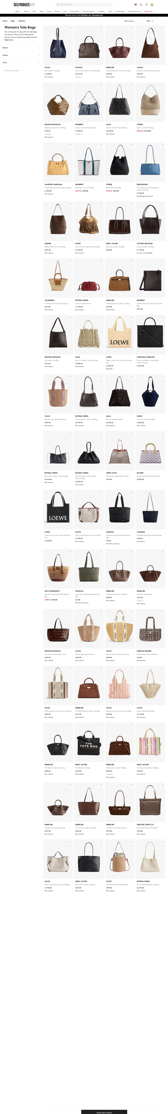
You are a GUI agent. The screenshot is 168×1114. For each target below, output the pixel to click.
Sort (148, 21)
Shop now (98, 15)
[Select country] (135, 4)
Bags (13, 21)
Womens (22, 21)
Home (5, 21)
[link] (58, 71)
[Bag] (152, 4)
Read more (9, 40)
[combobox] (86, 4)
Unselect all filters (12, 70)
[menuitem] (17, 11)
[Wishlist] (146, 4)
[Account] (141, 4)
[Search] (58, 4)
